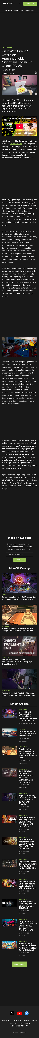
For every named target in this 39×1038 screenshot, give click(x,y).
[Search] (20, 4)
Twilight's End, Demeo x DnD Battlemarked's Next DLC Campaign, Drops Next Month (17, 662)
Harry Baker (8, 70)
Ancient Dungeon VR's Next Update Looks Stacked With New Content (27, 884)
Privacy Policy (30, 1021)
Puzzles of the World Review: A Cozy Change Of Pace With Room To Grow (17, 629)
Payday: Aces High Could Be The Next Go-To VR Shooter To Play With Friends (18, 694)
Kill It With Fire (16, 144)
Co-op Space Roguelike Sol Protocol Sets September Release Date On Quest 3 (19, 598)
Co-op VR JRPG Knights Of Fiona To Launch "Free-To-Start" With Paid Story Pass (28, 843)
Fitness (22, 729)
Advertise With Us (19, 1026)
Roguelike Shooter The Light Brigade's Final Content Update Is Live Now (28, 865)
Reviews (8, 10)
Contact (17, 1021)
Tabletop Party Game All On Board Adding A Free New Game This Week (28, 946)
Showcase (29, 10)
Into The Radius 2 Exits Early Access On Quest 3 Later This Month (27, 904)
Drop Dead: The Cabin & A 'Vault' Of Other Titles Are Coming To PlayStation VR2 (28, 925)
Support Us (30, 4)
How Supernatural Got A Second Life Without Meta (27, 733)
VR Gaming (7, 47)
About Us (6, 1021)
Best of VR (18, 10)
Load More (19, 964)
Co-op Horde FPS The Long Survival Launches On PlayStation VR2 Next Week (27, 821)
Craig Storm (24, 738)
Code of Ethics (16, 1023)
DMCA (27, 1023)
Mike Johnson (24, 723)
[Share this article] (35, 72)
